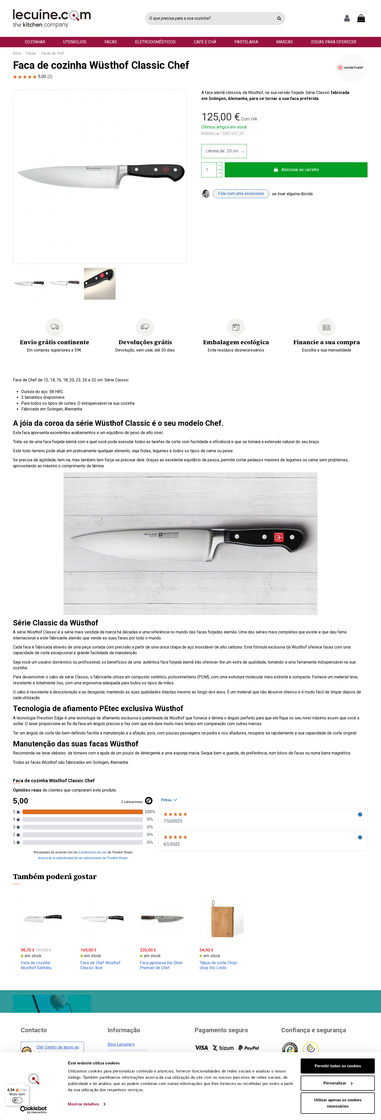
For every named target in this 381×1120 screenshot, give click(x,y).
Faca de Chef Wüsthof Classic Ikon (100, 965)
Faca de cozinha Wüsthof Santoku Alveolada (36, 967)
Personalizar (334, 1083)
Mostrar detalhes (83, 1104)
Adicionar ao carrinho (300, 169)
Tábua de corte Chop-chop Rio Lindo (219, 965)
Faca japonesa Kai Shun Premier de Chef (161, 965)
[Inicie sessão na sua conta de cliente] (347, 18)
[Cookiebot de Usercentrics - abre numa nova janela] (33, 1110)
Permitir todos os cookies (338, 1066)
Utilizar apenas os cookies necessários (338, 1103)
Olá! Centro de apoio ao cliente (58, 1050)
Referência (210, 133)
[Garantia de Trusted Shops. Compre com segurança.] (289, 1050)
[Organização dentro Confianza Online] (310, 1050)
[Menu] (26, 1087)
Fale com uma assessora (241, 193)
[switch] (17, 1100)
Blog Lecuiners (121, 1044)
